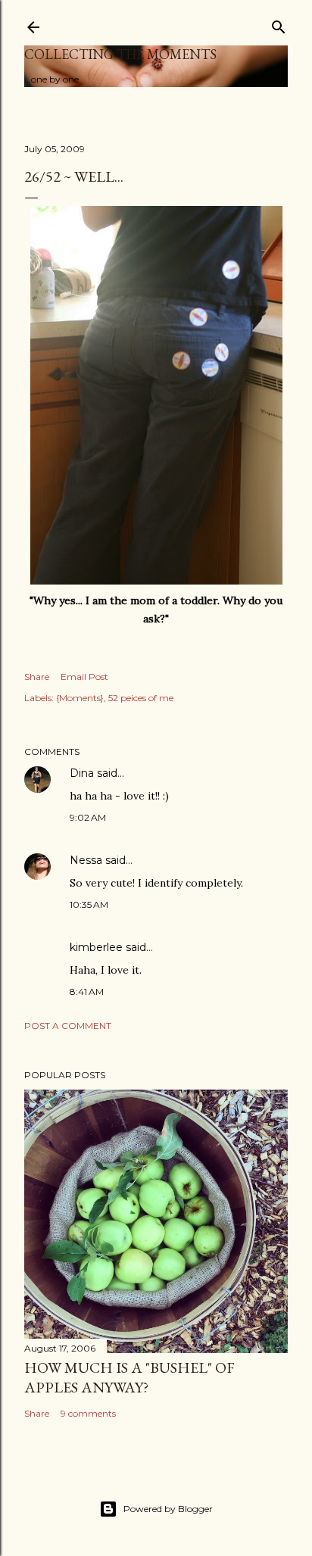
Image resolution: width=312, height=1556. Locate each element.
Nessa (86, 860)
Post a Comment (67, 1025)
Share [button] (36, 676)
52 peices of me (140, 697)
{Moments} (80, 697)
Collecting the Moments (120, 54)
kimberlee (96, 947)
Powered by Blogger (168, 1508)
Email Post (84, 676)
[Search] (279, 24)
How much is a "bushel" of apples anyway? (129, 1377)
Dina (82, 773)
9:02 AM (88, 817)
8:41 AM (87, 991)
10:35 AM (89, 904)
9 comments (88, 1413)
